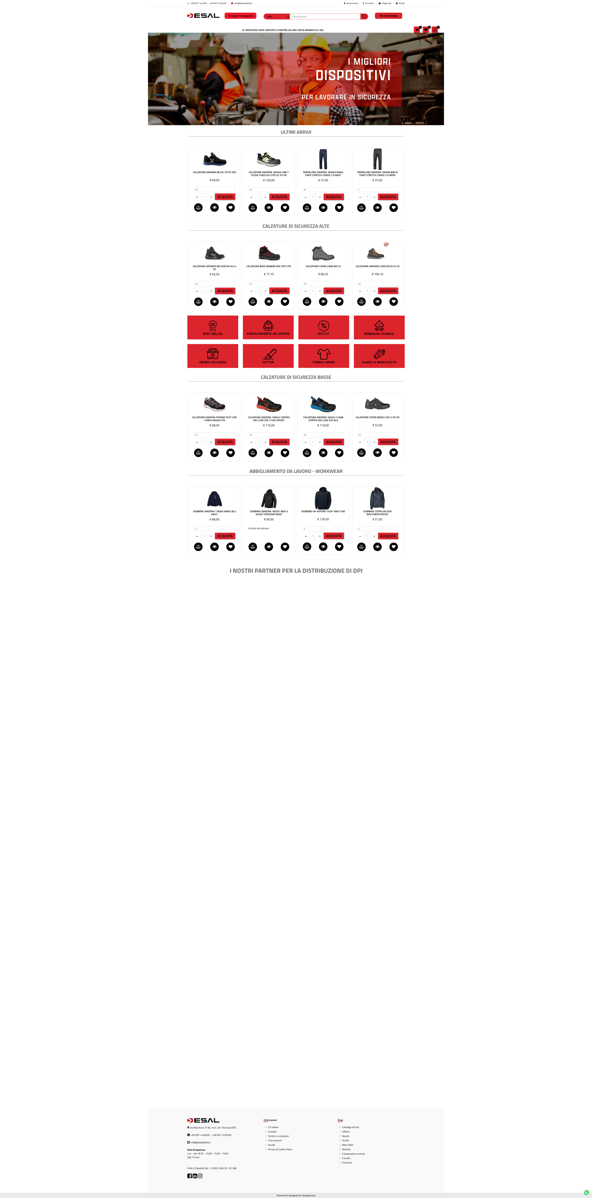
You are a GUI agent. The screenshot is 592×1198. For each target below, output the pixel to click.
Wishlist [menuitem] (346, 1149)
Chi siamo (369, 3)
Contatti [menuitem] (272, 1131)
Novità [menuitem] (345, 1136)
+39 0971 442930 (198, 3)
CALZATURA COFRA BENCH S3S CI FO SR (377, 417)
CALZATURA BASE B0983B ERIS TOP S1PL (268, 266)
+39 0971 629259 (217, 3)
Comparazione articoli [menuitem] (353, 1154)
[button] (364, 16)
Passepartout (309, 1195)
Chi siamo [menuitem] (273, 1127)
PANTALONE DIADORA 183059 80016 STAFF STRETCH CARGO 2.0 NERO (377, 174)
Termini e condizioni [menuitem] (278, 1136)
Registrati (386, 3)
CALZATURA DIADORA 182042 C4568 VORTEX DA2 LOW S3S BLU (323, 419)
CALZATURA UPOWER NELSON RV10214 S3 (214, 268)
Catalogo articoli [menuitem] (350, 1127)
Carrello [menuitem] (346, 1158)
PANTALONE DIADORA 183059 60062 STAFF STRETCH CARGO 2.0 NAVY (323, 174)
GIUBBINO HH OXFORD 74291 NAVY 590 (323, 511)
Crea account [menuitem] (275, 1140)
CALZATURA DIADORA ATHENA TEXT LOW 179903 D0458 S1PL (214, 419)
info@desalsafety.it (243, 3)
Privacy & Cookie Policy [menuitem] (280, 1149)
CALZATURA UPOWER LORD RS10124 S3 (377, 266)
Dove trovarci (352, 3)
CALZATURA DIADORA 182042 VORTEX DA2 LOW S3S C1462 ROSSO (269, 419)
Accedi (402, 3)
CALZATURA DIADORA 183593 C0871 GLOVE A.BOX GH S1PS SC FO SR (269, 174)
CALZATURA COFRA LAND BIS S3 (323, 266)
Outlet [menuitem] (345, 1140)
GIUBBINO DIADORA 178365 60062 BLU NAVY (214, 513)
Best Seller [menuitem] (348, 1145)
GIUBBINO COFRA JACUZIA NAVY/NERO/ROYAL (377, 513)
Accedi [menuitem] (271, 1145)
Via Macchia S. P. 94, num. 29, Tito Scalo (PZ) (213, 1127)
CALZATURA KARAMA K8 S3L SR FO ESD (214, 172)
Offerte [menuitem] (346, 1131)
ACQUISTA (225, 196)
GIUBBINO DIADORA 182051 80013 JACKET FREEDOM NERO (269, 513)
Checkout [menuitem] (347, 1162)
